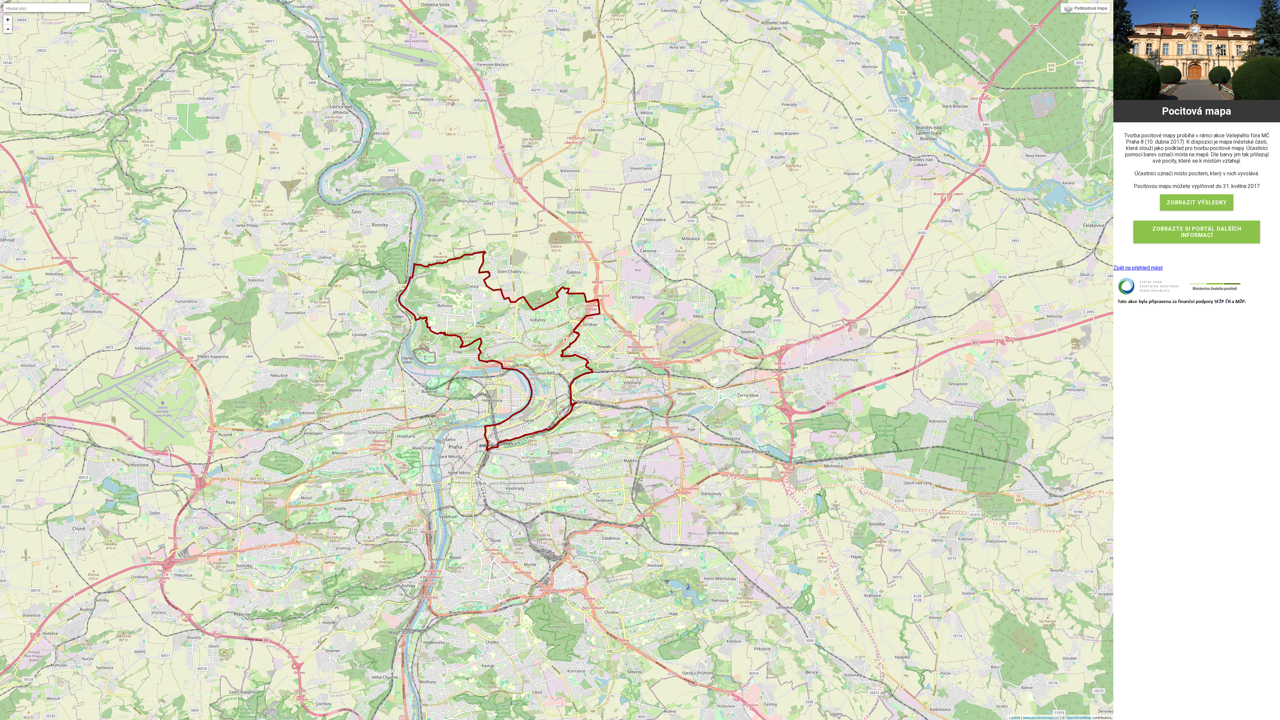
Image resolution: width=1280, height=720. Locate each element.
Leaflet (1014, 717)
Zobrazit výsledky (1197, 202)
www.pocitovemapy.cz (1041, 717)
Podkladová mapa (1090, 8)
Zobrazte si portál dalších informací (1196, 232)
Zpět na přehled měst (1138, 268)
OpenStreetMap (1078, 717)
